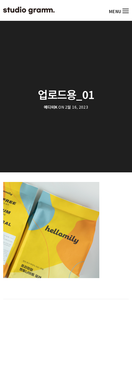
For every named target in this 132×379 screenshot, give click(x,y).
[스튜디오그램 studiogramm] (28, 10)
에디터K (50, 107)
